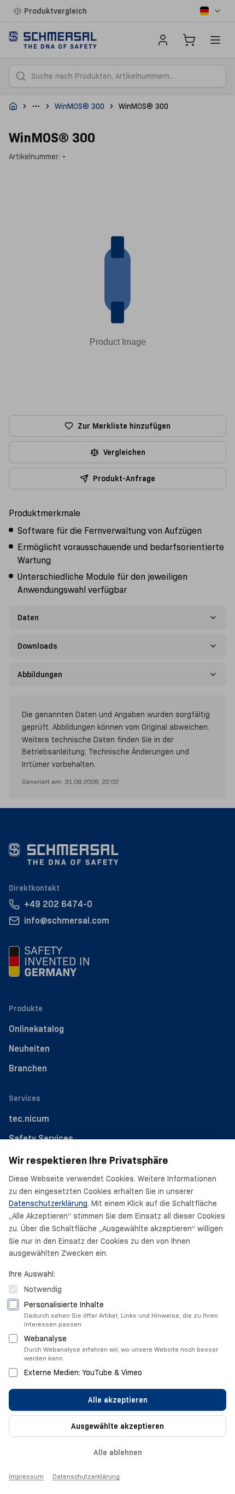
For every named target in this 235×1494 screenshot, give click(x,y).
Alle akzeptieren (118, 1400)
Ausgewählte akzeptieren (117, 1426)
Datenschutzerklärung (48, 1203)
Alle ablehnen (117, 1452)
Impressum (26, 1476)
